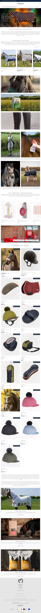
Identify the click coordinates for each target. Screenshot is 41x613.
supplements (16, 478)
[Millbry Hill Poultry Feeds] (20, 560)
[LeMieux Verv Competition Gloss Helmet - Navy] (21, 275)
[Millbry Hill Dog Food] (20, 529)
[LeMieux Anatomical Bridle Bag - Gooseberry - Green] (2, 388)
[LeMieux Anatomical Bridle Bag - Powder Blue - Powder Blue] (1, 388)
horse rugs (9, 476)
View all (37, 198)
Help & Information (20, 593)
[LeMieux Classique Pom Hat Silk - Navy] (1, 332)
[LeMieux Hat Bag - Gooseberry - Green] (22, 360)
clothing (2, 476)
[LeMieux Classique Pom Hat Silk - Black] (2, 332)
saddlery (5, 476)
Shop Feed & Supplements (31, 240)
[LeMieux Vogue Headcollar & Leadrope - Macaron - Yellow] (1, 276)
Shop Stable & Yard (18, 240)
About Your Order (20, 596)
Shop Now (20, 514)
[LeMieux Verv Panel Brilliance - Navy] (2, 304)
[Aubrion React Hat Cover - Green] (2, 471)
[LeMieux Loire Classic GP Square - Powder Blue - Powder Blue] (21, 304)
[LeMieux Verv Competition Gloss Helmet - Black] (22, 275)
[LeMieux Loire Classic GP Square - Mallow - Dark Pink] (22, 304)
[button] (24, 70)
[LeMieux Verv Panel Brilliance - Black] (1, 304)
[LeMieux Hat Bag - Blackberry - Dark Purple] (21, 360)
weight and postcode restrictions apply (20, 485)
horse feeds (11, 478)
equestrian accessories (23, 478)
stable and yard (14, 476)
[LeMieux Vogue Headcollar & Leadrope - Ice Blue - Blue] (2, 276)
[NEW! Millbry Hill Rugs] (20, 499)
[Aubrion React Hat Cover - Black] (1, 471)
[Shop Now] (20, 17)
